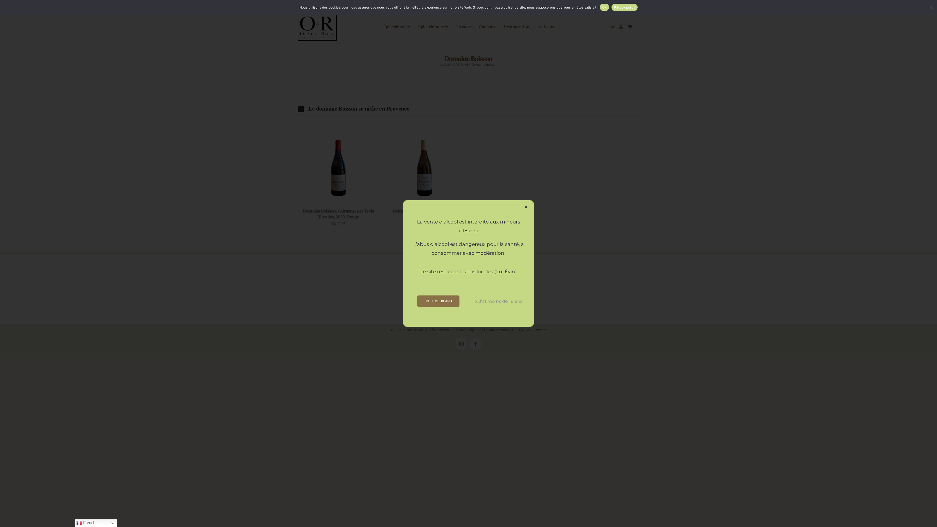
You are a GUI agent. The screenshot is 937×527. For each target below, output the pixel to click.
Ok (604, 7)
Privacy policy (624, 7)
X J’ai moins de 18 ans (498, 301)
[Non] (930, 7)
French (88, 523)
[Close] (526, 207)
